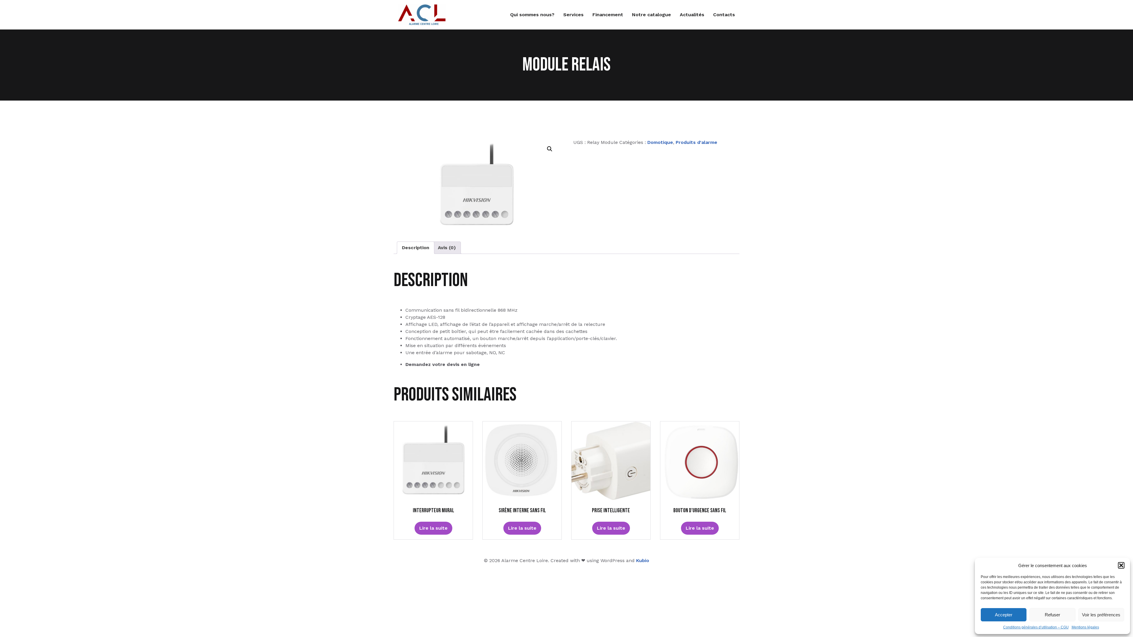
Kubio (642, 560)
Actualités (692, 14)
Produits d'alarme (696, 142)
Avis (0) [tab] (447, 247)
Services (573, 14)
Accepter (1003, 614)
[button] (1121, 565)
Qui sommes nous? (532, 14)
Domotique (660, 142)
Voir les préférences (1101, 614)
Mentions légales (1085, 627)
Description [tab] (415, 247)
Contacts (724, 14)
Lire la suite (433, 528)
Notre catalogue (651, 14)
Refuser (1052, 614)
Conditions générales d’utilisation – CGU (1036, 627)
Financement (607, 14)
